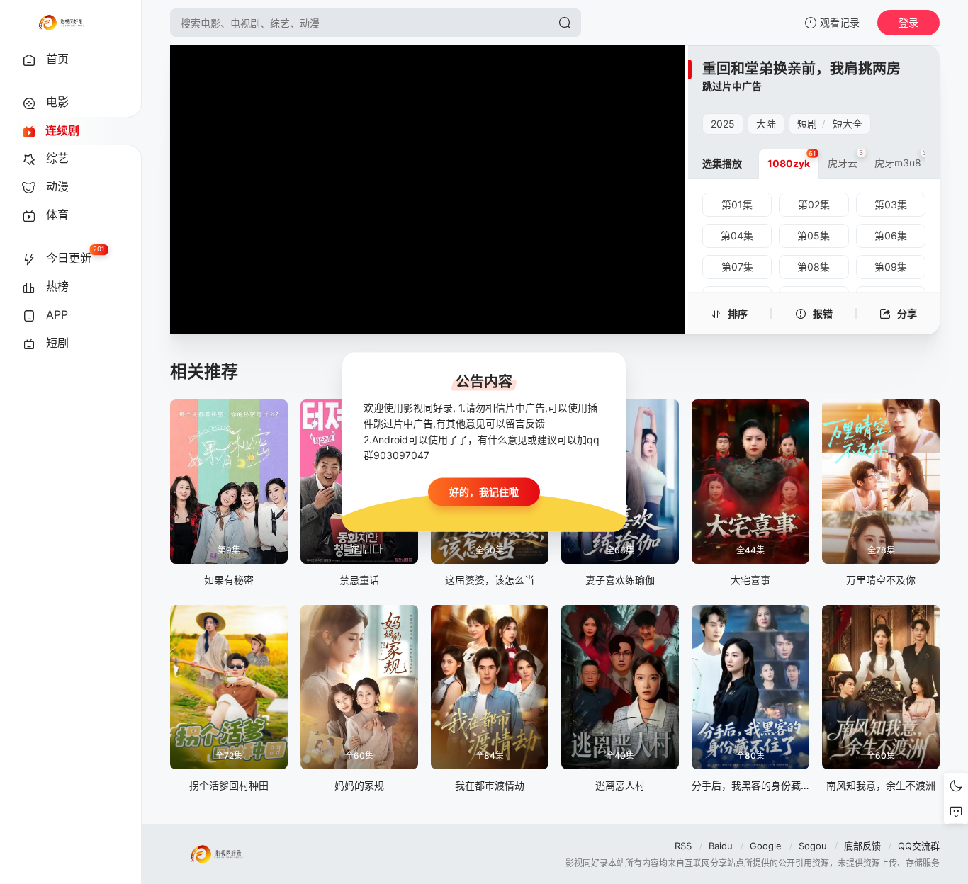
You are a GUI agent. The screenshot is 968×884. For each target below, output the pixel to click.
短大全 (847, 124)
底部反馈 (862, 845)
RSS (683, 845)
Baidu (721, 845)
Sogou (813, 845)
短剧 (807, 124)
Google (766, 845)
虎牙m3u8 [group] (901, 159)
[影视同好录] (61, 22)
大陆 (766, 124)
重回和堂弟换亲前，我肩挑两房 (801, 68)
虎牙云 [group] (846, 159)
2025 (723, 124)
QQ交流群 (919, 845)
